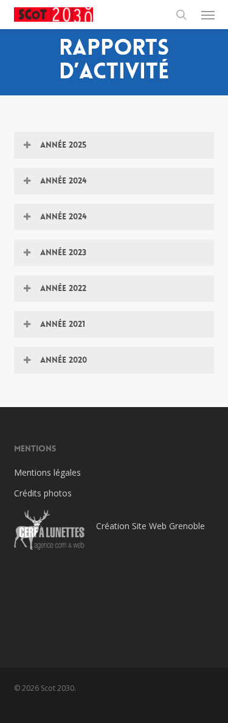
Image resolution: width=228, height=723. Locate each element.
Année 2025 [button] (63, 144)
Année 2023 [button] (63, 252)
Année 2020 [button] (63, 359)
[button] (208, 15)
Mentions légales (47, 472)
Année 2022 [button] (63, 288)
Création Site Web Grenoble (150, 526)
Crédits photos (43, 493)
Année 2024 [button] (63, 180)
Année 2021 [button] (62, 323)
